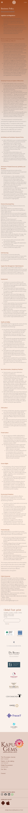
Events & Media (4, 786)
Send (7, 624)
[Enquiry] (7, 784)
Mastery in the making (7, 761)
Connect (3, 773)
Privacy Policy (18, 786)
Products (3, 783)
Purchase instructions (20, 783)
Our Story (4, 769)
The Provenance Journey (8, 757)
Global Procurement (7, 765)
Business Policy (18, 788)
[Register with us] (7, 787)
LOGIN (25, 2)
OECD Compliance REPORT (8, 11)
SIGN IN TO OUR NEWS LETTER (9, 616)
